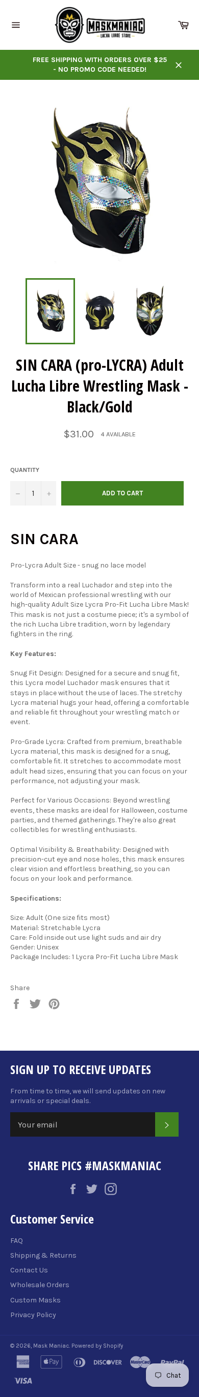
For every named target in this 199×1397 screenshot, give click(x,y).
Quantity (24, 469)
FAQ (16, 1240)
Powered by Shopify (97, 1346)
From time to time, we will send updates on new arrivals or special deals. (87, 1096)
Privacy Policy (33, 1315)
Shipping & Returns (43, 1255)
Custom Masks (35, 1300)
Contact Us (29, 1270)
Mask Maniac (51, 1346)
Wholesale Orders (39, 1285)
